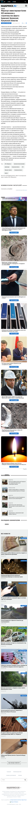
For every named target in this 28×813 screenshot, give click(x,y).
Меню (26, 5)
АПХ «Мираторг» (8, 163)
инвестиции (7, 167)
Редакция (9, 771)
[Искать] (25, 779)
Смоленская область (18, 170)
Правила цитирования (11, 775)
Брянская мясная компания (19, 163)
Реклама (20, 775)
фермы (6, 173)
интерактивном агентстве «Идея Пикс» (18, 799)
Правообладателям (17, 771)
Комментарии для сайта (21, 190)
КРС (23, 167)
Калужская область (15, 167)
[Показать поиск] (25, 2)
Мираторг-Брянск (8, 170)
